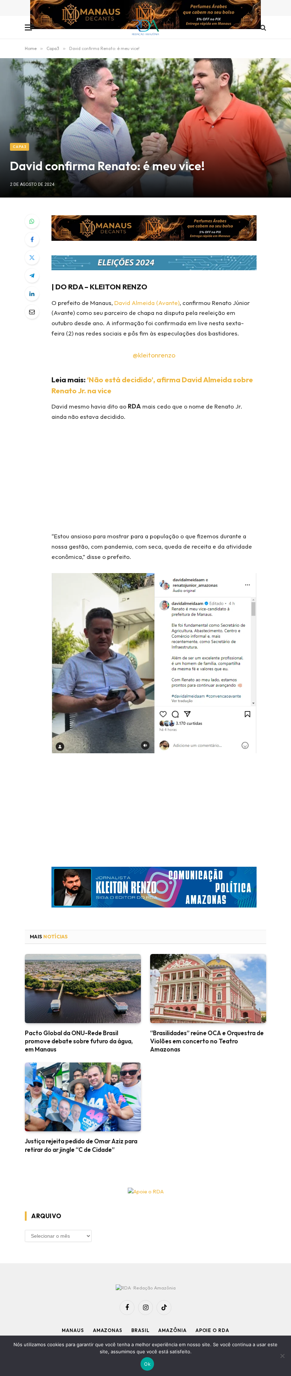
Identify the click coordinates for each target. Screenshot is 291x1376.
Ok (147, 1364)
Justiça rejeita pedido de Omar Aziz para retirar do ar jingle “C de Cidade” (81, 1145)
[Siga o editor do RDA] (154, 889)
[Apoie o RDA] (145, 1192)
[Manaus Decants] (145, 15)
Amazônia (172, 1330)
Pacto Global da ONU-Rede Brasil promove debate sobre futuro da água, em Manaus (79, 1041)
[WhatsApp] (32, 221)
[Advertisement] (162, 478)
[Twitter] (32, 257)
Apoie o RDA (212, 1330)
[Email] (32, 312)
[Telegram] (32, 275)
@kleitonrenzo (154, 355)
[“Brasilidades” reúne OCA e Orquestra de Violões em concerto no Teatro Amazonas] (208, 988)
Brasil (140, 1330)
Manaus (73, 1330)
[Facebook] (32, 239)
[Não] (282, 1355)
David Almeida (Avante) (147, 302)
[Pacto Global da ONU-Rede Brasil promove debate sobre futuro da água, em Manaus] (83, 988)
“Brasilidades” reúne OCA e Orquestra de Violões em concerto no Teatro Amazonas (207, 1041)
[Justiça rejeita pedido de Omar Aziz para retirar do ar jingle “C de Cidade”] (83, 1097)
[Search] (262, 27)
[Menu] (29, 27)
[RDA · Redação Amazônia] (146, 27)
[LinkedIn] (32, 294)
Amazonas (107, 1330)
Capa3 (19, 146)
